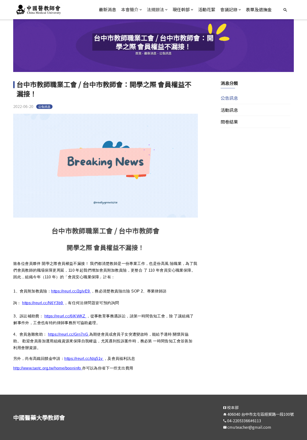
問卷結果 (229, 122)
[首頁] (48, 9)
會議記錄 (228, 9)
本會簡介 (129, 9)
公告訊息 (165, 53)
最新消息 (107, 9)
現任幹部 (181, 9)
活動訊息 (229, 110)
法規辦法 (155, 9)
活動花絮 (206, 9)
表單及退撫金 (259, 9)
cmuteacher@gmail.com (249, 427)
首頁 (138, 53)
